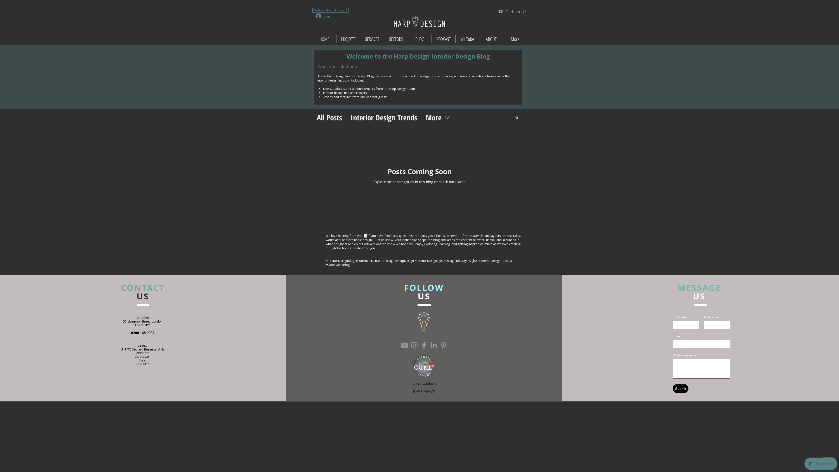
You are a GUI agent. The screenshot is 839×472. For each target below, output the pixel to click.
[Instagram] (506, 11)
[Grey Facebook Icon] (512, 11)
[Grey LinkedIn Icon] (518, 11)
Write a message (684, 355)
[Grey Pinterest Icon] (524, 11)
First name (681, 317)
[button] (517, 118)
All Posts (329, 117)
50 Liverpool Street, (137, 321)
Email (677, 336)
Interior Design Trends (384, 117)
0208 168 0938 (142, 332)
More (434, 117)
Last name (711, 317)
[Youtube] (500, 11)
